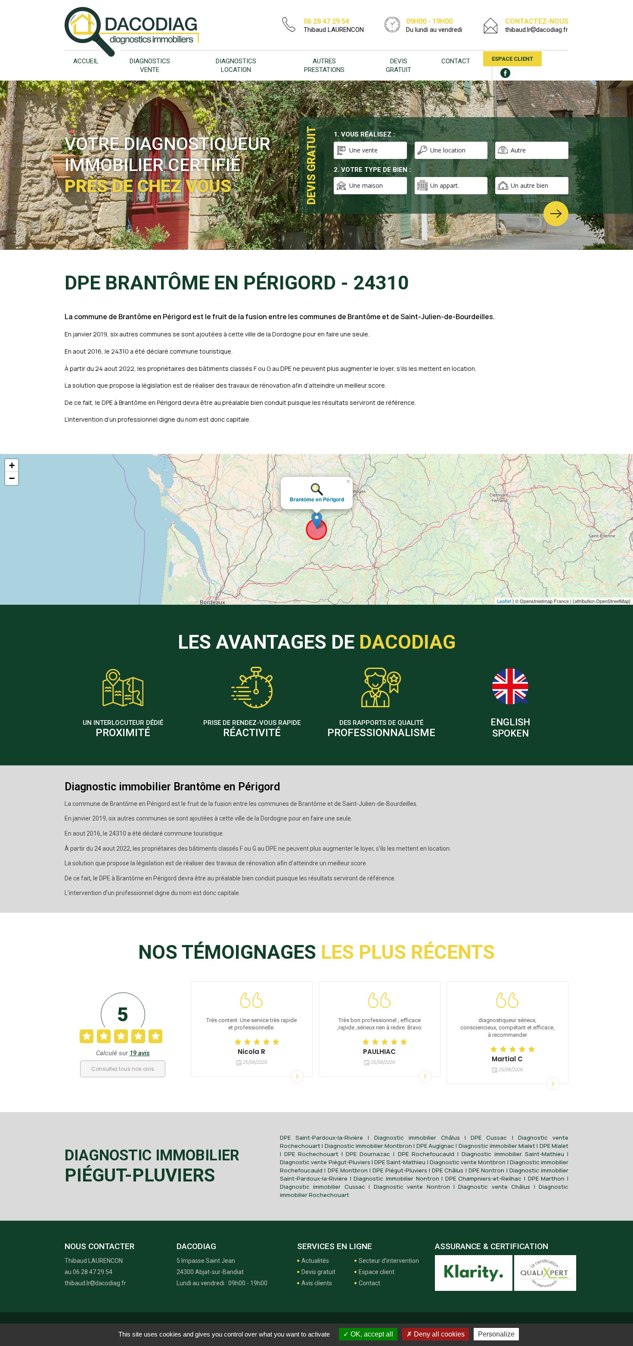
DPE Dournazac (368, 1154)
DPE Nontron (486, 1170)
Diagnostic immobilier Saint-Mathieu (513, 1154)
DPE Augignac (435, 1146)
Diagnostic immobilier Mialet (497, 1146)
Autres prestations (324, 65)
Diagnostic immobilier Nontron (396, 1178)
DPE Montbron (348, 1170)
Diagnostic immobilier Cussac (322, 1187)
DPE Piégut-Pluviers (399, 1170)
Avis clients (316, 1283)
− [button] (12, 478)
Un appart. (444, 185)
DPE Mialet (554, 1146)
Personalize (496, 1334)
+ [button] (12, 465)
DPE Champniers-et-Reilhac (483, 1178)
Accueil (86, 61)
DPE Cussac (489, 1137)
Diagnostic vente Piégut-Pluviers (325, 1162)
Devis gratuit (398, 65)
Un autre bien (529, 185)
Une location (447, 150)
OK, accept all (371, 1334)
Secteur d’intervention (389, 1260)
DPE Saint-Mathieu (399, 1162)
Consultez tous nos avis (122, 1068)
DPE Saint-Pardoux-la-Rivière (321, 1137)
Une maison (366, 185)
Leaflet (504, 600)
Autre (518, 150)
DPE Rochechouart (311, 1154)
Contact (455, 61)
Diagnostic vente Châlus (494, 1187)
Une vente (363, 150)
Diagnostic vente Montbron (468, 1162)
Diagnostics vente (150, 65)
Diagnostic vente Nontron (412, 1187)
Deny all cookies (438, 1334)
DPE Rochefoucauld (426, 1154)
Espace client (512, 59)
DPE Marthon (546, 1178)
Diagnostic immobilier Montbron (369, 1146)
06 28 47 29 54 (326, 21)
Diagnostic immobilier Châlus (417, 1137)
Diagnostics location (236, 65)
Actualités (315, 1260)
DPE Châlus (447, 1170)
